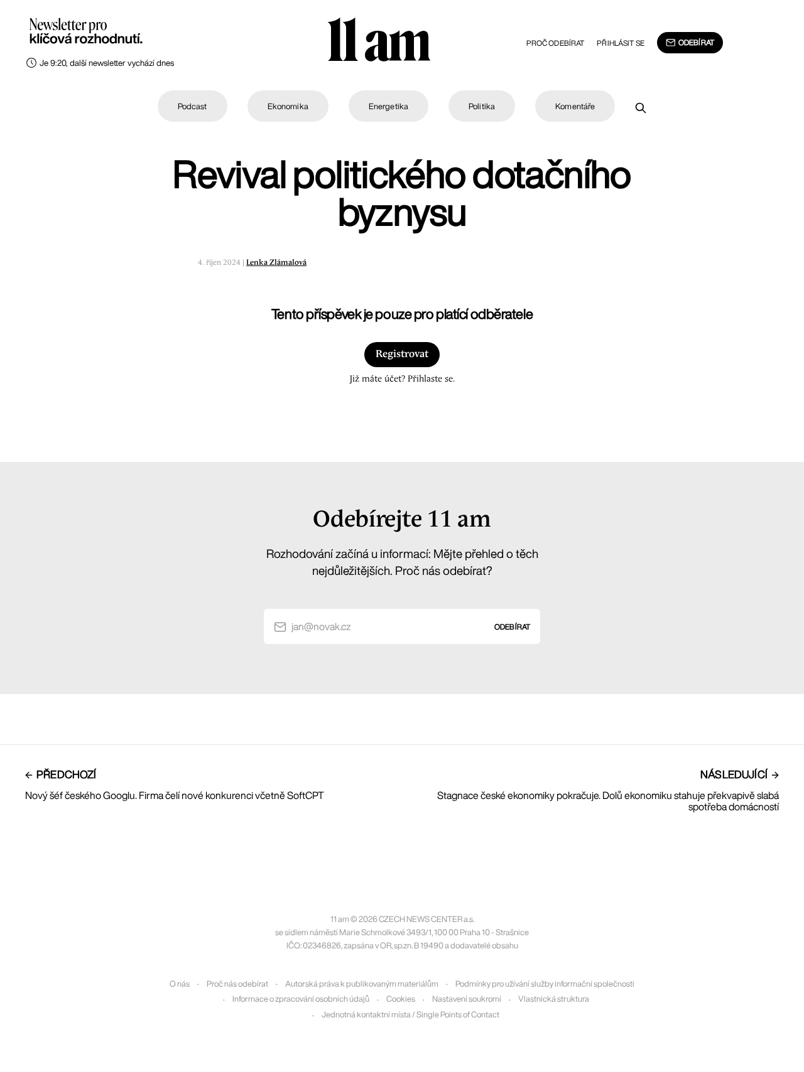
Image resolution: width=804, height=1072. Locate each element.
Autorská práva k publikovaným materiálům (361, 984)
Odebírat (696, 42)
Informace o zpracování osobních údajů (300, 999)
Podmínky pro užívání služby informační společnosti (544, 984)
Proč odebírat (555, 43)
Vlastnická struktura (553, 999)
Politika (482, 106)
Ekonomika (288, 106)
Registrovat (402, 354)
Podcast (192, 106)
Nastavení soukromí (466, 999)
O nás (180, 984)
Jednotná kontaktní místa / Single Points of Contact (410, 1014)
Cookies (400, 999)
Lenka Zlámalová (276, 262)
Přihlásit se (620, 43)
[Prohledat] (640, 108)
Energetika (388, 106)
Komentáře (575, 106)
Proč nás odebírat (237, 984)
